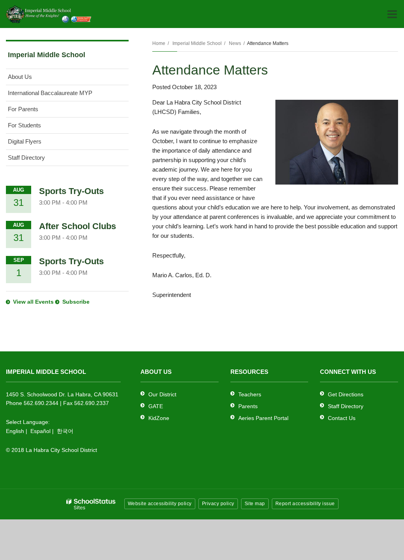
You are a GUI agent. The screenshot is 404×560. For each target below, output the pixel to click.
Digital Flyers (24, 141)
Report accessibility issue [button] (305, 503)
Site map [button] (255, 503)
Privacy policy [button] (218, 503)
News (235, 43)
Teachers (249, 394)
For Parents (23, 109)
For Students (24, 125)
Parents (248, 406)
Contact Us (341, 418)
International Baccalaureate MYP (50, 93)
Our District (162, 394)
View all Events (33, 302)
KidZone (158, 418)
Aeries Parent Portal (263, 418)
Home (158, 43)
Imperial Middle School (197, 43)
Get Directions (345, 394)
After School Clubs (77, 226)
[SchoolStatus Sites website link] (91, 504)
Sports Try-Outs (71, 191)
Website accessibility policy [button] (160, 503)
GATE (155, 406)
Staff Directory (26, 157)
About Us (20, 76)
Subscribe (76, 302)
